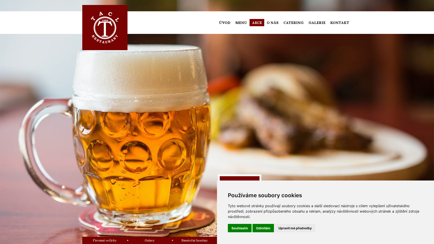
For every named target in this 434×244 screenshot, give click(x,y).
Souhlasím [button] (239, 228)
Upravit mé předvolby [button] (295, 228)
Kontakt (339, 22)
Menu (241, 22)
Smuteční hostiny (195, 240)
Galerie (317, 22)
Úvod (224, 22)
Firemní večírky (104, 240)
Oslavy (149, 240)
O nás (272, 22)
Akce (257, 22)
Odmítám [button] (263, 228)
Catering (293, 22)
